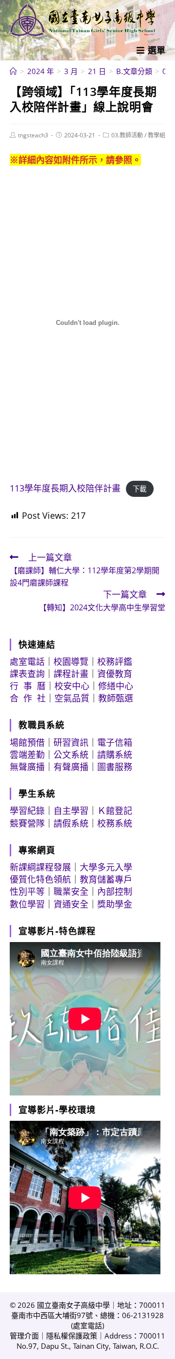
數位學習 (27, 904)
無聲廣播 (27, 767)
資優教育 (114, 674)
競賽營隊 (27, 823)
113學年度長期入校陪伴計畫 (65, 488)
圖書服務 (114, 767)
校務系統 (114, 823)
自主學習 (70, 810)
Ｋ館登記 (114, 810)
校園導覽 (70, 661)
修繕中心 (115, 686)
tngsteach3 (33, 135)
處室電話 (27, 661)
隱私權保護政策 (71, 1335)
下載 (139, 488)
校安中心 (71, 686)
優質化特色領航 (40, 879)
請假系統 (70, 823)
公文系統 (70, 754)
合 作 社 (28, 698)
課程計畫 (70, 674)
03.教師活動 (127, 135)
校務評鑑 (114, 661)
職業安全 (70, 891)
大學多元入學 (106, 867)
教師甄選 (115, 698)
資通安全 (70, 904)
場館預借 (27, 742)
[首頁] (13, 71)
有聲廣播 (70, 767)
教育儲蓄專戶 (106, 879)
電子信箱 (114, 742)
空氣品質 (71, 698)
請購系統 (114, 754)
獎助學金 (114, 904)
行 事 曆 (28, 686)
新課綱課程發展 (40, 867)
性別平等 (27, 891)
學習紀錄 (27, 810)
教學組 (156, 135)
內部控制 (114, 891)
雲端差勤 (27, 754)
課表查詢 (27, 674)
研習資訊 (70, 742)
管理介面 (24, 1335)
